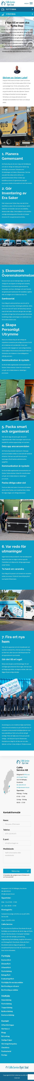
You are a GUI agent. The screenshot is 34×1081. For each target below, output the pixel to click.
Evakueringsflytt (7, 979)
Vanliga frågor (6, 1040)
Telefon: (6, 830)
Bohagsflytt (5, 975)
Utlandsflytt (6, 967)
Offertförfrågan (7, 1025)
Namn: (6, 820)
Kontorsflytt (6, 960)
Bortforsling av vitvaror (10, 986)
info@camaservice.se (23, 787)
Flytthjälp (5, 956)
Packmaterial (6, 1051)
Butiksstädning (7, 1011)
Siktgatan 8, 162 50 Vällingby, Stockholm (14, 888)
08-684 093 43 (21, 785)
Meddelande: (8, 849)
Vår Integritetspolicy (9, 1044)
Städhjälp (5, 996)
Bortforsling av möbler (9, 990)
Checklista (5, 1048)
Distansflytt (6, 964)
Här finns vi (5, 1029)
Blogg (3, 1033)
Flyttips (4, 1055)
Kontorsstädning (7, 1015)
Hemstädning (6, 1000)
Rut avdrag (5, 1036)
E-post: (6, 839)
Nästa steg (15, 871)
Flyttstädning (6, 971)
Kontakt (5, 1021)
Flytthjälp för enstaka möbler (12, 982)
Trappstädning (6, 1008)
